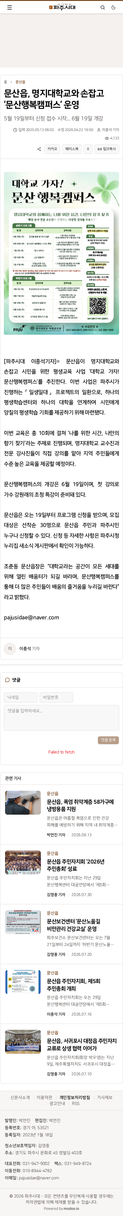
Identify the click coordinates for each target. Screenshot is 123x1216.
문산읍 (20, 82)
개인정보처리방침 (74, 1097)
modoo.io (71, 1209)
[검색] (102, 7)
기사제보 (104, 1097)
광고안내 (57, 1103)
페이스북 (71, 149)
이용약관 (44, 1097)
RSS (75, 1103)
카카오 (52, 149)
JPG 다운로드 (104, 171)
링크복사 (109, 149)
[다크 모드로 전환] (113, 7)
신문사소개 (20, 1097)
